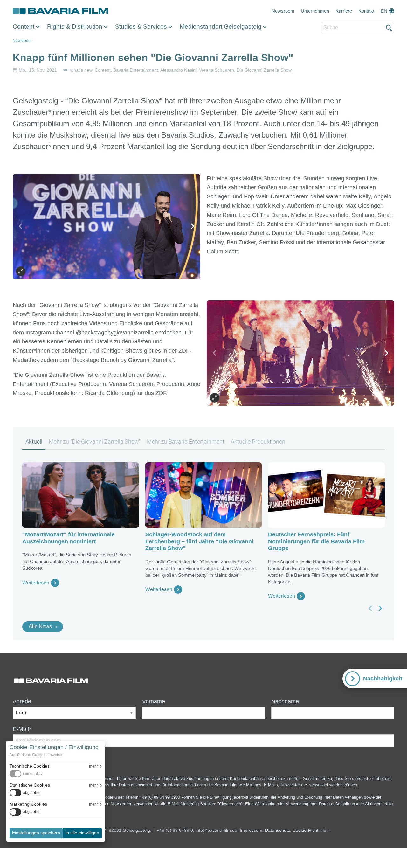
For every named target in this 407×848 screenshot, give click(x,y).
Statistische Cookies (30, 785)
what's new (81, 69)
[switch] (26, 773)
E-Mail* (22, 729)
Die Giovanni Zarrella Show (264, 69)
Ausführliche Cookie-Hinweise (36, 755)
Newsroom (283, 11)
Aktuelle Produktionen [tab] (258, 441)
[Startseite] (60, 11)
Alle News (40, 626)
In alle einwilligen (82, 832)
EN (384, 11)
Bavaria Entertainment (135, 69)
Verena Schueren (216, 69)
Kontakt (366, 11)
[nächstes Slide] (192, 226)
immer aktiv (33, 773)
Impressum (251, 830)
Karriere (343, 11)
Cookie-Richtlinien (311, 830)
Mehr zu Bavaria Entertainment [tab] (185, 441)
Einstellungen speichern (36, 832)
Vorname (153, 701)
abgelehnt (31, 792)
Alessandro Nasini (178, 69)
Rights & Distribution (74, 26)
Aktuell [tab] (33, 441)
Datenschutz (277, 830)
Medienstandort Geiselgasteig (220, 26)
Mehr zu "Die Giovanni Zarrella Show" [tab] (95, 441)
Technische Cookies (30, 766)
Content (23, 26)
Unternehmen (315, 11)
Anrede (22, 701)
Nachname (285, 701)
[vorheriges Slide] (21, 226)
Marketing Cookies (28, 804)
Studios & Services (141, 26)
